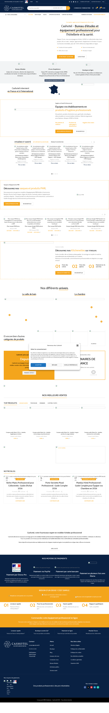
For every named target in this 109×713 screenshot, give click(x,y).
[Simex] (93, 372)
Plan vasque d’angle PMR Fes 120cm (96, 227)
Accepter (38, 365)
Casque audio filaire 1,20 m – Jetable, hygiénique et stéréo (16, 433)
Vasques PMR (14, 230)
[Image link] (5, 681)
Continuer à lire (20, 500)
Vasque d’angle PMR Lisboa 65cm (54, 226)
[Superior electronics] (80, 372)
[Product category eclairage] (97, 338)
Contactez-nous (54, 659)
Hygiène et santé (21, 159)
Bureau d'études (54, 663)
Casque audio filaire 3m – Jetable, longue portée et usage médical (67, 433)
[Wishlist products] (93, 8)
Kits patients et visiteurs (22, 161)
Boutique (52, 649)
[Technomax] (66, 372)
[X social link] (71, 2)
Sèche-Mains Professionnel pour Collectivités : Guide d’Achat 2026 (20, 485)
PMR (9, 230)
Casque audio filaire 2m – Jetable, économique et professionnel (42, 433)
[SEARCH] (68, 8)
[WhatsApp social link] (78, 2)
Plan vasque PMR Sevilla (33, 226)
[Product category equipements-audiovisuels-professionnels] (80, 338)
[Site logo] (26, 1)
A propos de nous (54, 656)
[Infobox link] (20, 70)
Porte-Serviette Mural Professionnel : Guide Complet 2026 (55, 485)
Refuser (54, 365)
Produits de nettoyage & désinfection (73, 124)
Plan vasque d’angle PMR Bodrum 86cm (13, 227)
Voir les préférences (70, 365)
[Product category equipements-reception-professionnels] (62, 338)
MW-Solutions (47, 700)
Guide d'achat (20, 479)
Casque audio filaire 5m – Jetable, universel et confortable (93, 433)
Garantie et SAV (75, 663)
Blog (51, 652)
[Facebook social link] (69, 2)
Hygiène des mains (88, 122)
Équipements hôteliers (89, 479)
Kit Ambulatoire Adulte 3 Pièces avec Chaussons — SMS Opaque (87, 155)
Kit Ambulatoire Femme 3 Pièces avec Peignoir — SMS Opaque (54, 155)
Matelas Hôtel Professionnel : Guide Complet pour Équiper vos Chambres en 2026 (89, 485)
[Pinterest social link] (73, 2)
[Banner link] (28, 386)
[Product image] (13, 221)
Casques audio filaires (15, 436)
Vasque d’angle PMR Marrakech (75, 226)
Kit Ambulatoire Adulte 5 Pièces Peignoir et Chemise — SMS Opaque (71, 157)
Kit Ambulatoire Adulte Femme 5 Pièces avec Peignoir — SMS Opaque (38, 155)
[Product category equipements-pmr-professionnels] (45, 338)
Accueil (52, 645)
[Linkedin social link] (76, 2)
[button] (77, 345)
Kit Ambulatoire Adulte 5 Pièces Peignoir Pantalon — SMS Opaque (22, 155)
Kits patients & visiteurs (59, 123)
